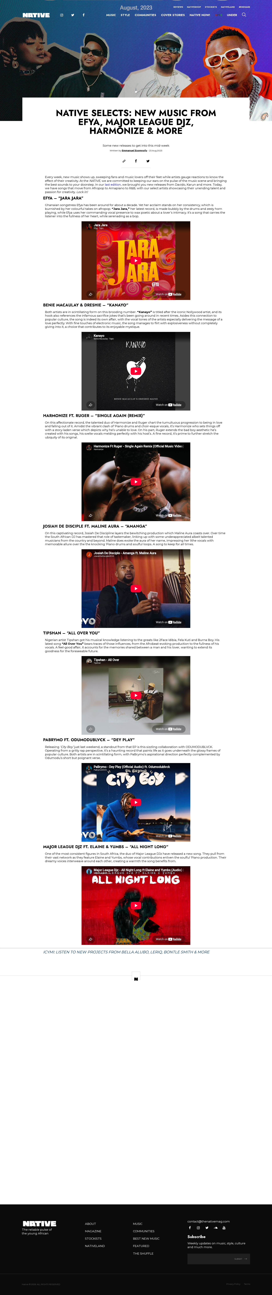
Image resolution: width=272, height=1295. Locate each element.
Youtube (224, 1228)
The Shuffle (143, 1253)
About (90, 1224)
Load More (136, 1188)
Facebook (83, 15)
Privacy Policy (233, 1284)
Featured (141, 1246)
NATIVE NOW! (200, 15)
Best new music (146, 1238)
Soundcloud (215, 1228)
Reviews (178, 7)
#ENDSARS (244, 7)
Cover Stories (173, 15)
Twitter (72, 15)
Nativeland (228, 7)
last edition (113, 184)
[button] (136, 92)
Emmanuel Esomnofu (134, 150)
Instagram (61, 15)
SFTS (218, 15)
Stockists (211, 7)
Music (111, 15)
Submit (238, 1259)
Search (244, 15)
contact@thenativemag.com (208, 1221)
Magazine (93, 1231)
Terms (247, 1284)
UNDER (232, 15)
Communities (145, 15)
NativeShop (194, 7)
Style (125, 15)
